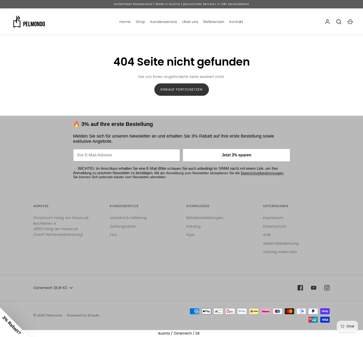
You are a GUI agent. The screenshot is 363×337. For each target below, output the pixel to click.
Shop (140, 21)
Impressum (273, 217)
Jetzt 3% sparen (236, 155)
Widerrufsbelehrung (281, 243)
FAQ (113, 234)
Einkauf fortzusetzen (182, 89)
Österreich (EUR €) (50, 287)
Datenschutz (274, 226)
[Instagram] (327, 287)
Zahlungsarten (123, 226)
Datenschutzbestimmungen (262, 173)
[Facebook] (300, 287)
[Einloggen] (327, 21)
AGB (267, 234)
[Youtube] (313, 287)
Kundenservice (163, 21)
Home (125, 21)
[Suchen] (338, 21)
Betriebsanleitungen (204, 217)
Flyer (190, 234)
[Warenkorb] (350, 21)
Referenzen (213, 21)
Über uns (190, 21)
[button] (15, 322)
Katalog (193, 226)
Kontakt (236, 21)
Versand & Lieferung (128, 217)
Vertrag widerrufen (280, 251)
